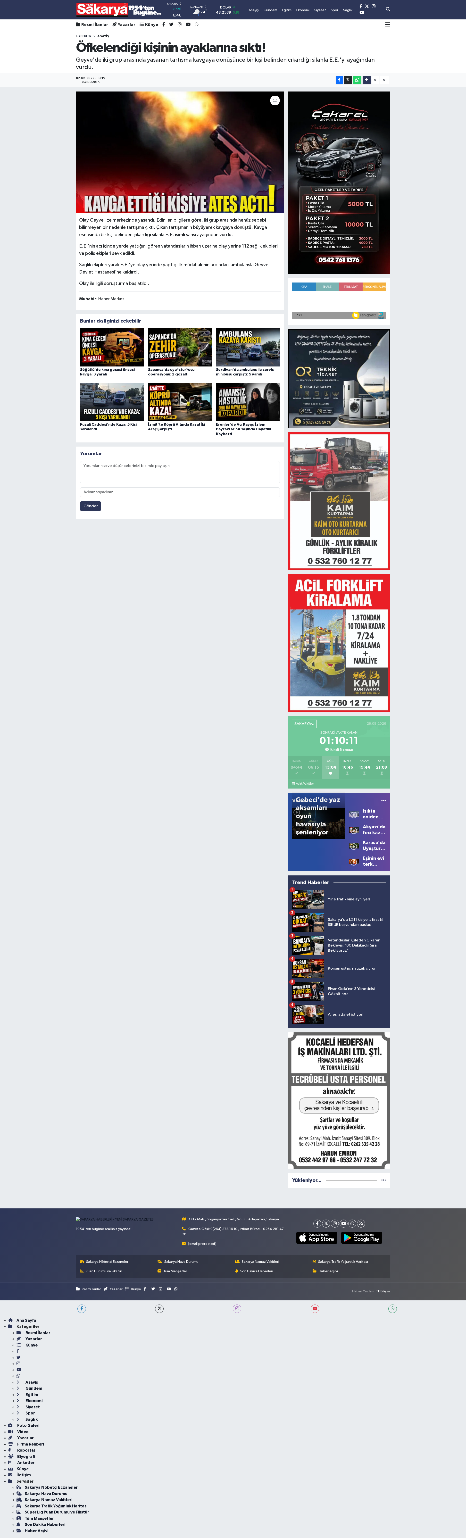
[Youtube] (344, 1224)
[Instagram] (335, 1224)
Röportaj (26, 1450)
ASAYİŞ (103, 36)
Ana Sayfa (26, 1320)
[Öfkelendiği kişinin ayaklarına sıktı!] (180, 152)
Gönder (90, 506)
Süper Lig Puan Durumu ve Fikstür (57, 1512)
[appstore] (316, 1238)
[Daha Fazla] (367, 80)
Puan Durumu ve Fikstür (104, 1271)
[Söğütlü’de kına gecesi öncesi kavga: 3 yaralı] (112, 347)
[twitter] (159, 1309)
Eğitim (31, 1395)
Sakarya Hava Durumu (181, 1262)
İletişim (24, 1475)
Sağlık (31, 1419)
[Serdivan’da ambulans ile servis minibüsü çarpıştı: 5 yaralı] (248, 347)
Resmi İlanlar (94, 25)
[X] (326, 1224)
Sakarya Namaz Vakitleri (260, 1262)
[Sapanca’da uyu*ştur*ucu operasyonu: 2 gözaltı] (180, 347)
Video (23, 1432)
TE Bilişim (383, 1291)
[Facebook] (317, 1224)
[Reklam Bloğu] (339, 183)
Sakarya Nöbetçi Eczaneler (107, 1262)
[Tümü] (383, 1180)
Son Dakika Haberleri (256, 1271)
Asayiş (31, 1382)
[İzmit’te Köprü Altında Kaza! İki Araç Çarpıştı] (180, 402)
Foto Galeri (28, 1425)
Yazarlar (126, 25)
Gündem (33, 1388)
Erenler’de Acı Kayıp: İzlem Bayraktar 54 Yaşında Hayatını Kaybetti (243, 429)
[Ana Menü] (387, 24)
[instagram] (237, 1309)
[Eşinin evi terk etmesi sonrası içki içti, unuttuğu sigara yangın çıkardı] (354, 861)
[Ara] (388, 10)
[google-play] (361, 1238)
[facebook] (81, 1309)
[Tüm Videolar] (383, 801)
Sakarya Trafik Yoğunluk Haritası (343, 1262)
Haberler (83, 36)
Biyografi (26, 1457)
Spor (30, 1413)
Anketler (25, 1463)
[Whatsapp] (352, 1224)
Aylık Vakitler (305, 783)
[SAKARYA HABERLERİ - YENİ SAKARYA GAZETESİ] (119, 9)
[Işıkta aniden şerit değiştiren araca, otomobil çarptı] (354, 814)
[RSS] (361, 1224)
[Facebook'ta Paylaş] (339, 80)
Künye (151, 25)
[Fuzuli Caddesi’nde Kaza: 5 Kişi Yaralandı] (112, 402)
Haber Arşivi (328, 1271)
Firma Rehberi (30, 1444)
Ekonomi (33, 1401)
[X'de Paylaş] (348, 80)
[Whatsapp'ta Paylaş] (357, 80)
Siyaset (32, 1407)
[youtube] (315, 1309)
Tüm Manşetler (175, 1271)
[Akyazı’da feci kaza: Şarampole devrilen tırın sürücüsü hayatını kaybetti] (354, 830)
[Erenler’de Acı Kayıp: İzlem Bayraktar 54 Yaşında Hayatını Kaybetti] (248, 402)
